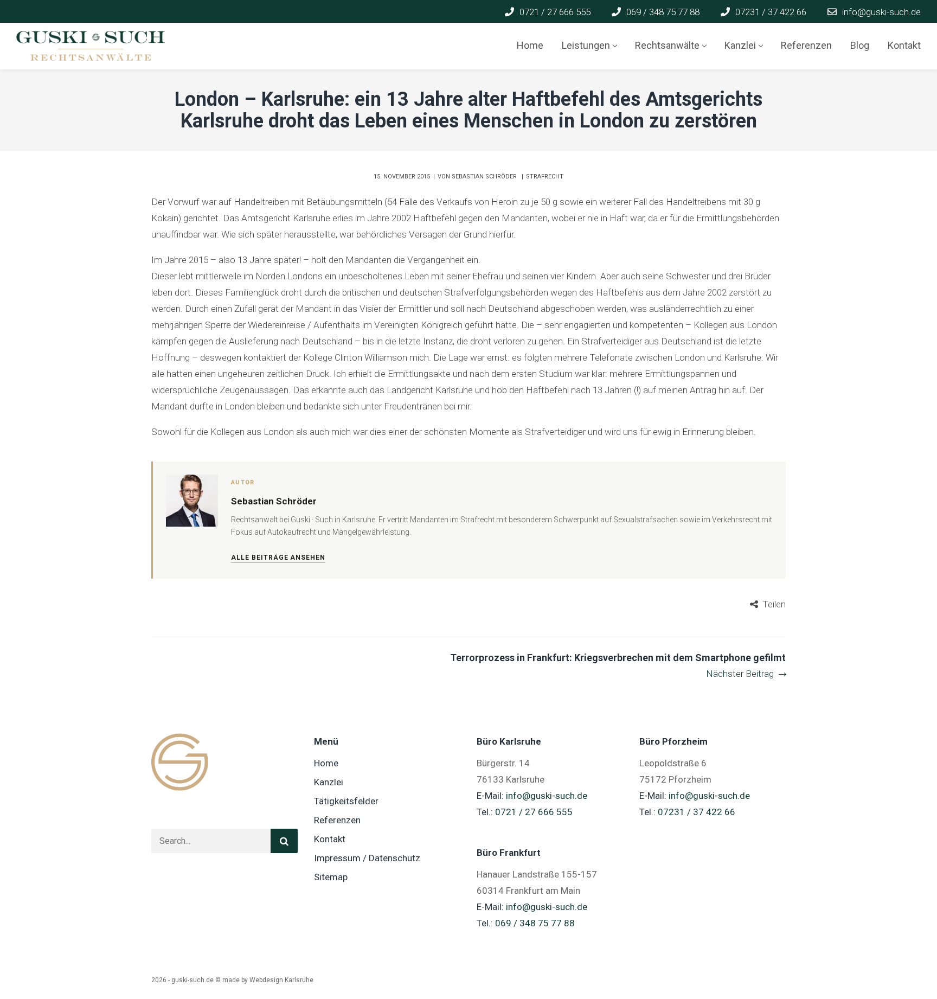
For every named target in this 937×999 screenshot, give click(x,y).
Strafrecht (544, 176)
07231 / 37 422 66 (696, 811)
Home (326, 763)
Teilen (774, 604)
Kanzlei (328, 782)
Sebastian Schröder (485, 176)
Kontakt (329, 839)
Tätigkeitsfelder (346, 801)
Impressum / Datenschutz (367, 858)
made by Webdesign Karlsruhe (267, 980)
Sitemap (331, 877)
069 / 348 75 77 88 (535, 923)
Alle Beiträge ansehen (278, 557)
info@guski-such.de (546, 795)
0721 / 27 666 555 (534, 811)
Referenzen (337, 820)
